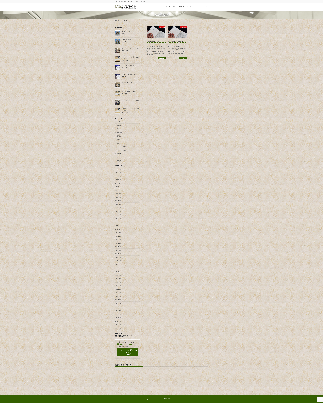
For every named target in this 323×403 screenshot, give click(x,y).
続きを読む (161, 58)
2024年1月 (118, 218)
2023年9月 (118, 232)
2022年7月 (118, 282)
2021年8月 (118, 314)
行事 (116, 157)
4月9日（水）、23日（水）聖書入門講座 (131, 58)
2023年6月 (118, 243)
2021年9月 (118, 310)
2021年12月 (118, 303)
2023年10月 (118, 229)
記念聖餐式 (118, 161)
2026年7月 (118, 169)
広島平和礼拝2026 (126, 31)
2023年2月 (118, 257)
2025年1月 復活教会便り (128, 74)
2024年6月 (118, 201)
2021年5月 (118, 324)
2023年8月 (118, 236)
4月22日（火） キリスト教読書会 (130, 48)
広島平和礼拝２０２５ (127, 40)
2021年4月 (118, 328)
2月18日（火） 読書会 (127, 83)
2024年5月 (118, 204)
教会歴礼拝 (118, 143)
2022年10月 (118, 271)
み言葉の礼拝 (118, 122)
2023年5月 (118, 247)
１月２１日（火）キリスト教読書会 (130, 101)
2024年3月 (118, 211)
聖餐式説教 (118, 153)
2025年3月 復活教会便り (129, 65)
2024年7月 (118, 197)
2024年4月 (118, 208)
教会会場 (117, 139)
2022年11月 (118, 268)
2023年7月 (118, 240)
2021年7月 (118, 317)
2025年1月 (118, 179)
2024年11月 (118, 186)
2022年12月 (118, 264)
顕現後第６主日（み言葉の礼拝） (177, 41)
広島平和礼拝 (118, 132)
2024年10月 (118, 190)
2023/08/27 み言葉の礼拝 (154, 41)
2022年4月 (118, 293)
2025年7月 (118, 172)
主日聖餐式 (118, 125)
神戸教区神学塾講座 (120, 150)
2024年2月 (118, 215)
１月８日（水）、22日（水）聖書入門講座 (130, 109)
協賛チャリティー (120, 129)
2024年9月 (118, 194)
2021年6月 (118, 321)
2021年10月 (118, 307)
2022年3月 (118, 296)
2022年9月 (118, 275)
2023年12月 (118, 222)
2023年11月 (118, 225)
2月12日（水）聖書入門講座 (129, 91)
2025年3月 (118, 176)
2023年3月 (118, 254)
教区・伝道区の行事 (120, 146)
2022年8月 (118, 278)
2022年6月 (118, 286)
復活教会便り (118, 136)
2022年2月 (118, 300)
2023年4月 (118, 250)
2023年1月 (118, 261)
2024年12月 (118, 183)
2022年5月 (118, 289)
